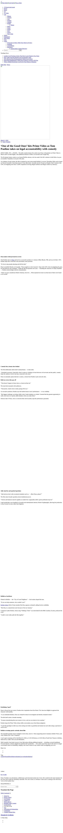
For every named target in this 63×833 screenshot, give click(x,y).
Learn (5, 41)
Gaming (9, 22)
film (12, 756)
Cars (8, 19)
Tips (5, 807)
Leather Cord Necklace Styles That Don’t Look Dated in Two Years (21, 56)
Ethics (9, 756)
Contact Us (7, 800)
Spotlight (9, 44)
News (5, 10)
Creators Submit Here (9, 812)
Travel (8, 32)
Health (9, 23)
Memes (9, 16)
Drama (6, 756)
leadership (27, 756)
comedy (3, 756)
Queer (8, 28)
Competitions (10, 45)
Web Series (7, 38)
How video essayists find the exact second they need (17, 57)
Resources (10, 47)
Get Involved (7, 804)
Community (7, 810)
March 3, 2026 (4, 140)
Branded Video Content (10, 803)
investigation (17, 756)
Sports (8, 29)
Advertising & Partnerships (11, 809)
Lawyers (22, 756)
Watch (5, 35)
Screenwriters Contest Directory (18, 48)
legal (31, 756)
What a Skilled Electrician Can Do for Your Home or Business (20, 62)
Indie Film (3, 64)
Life (5, 14)
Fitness (12, 25)
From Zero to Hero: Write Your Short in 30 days (19, 42)
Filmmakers (7, 37)
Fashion (9, 20)
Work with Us (7, 802)
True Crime (10, 34)
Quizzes (9, 17)
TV (5, 11)
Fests (5, 39)
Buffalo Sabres (4, 605)
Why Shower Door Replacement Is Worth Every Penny (18, 59)
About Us (6, 796)
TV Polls (6, 13)
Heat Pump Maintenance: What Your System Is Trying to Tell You (21, 60)
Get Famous (7, 799)
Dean (13, 260)
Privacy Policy (7, 797)
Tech (8, 31)
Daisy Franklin (6, 142)
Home (5, 8)
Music (8, 26)
